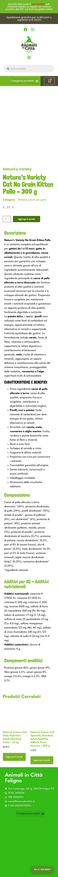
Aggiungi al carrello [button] (14, 757)
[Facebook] (25, 29)
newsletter (38, 4)
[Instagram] (32, 29)
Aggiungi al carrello (26, 219)
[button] (24, 81)
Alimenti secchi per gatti (32, 200)
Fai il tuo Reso (42, 870)
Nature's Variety (17, 169)
